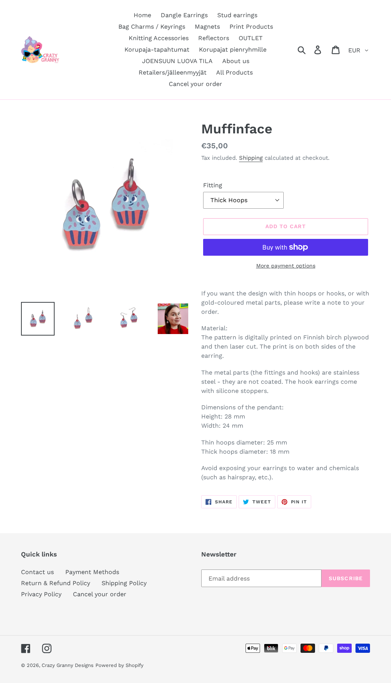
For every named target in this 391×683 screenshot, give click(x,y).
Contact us (37, 572)
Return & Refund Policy (55, 583)
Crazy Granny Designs (68, 665)
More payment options (285, 266)
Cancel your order (99, 594)
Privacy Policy (41, 594)
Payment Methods (92, 572)
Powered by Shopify (119, 665)
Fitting (212, 185)
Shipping (251, 157)
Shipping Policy (124, 583)
